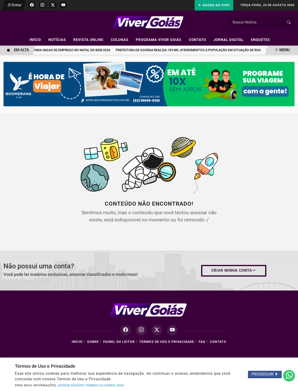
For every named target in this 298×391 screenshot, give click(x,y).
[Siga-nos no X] (157, 330)
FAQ (202, 342)
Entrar (16, 5)
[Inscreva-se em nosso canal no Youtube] (172, 330)
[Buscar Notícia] (289, 22)
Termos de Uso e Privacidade (166, 342)
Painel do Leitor (119, 342)
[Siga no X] (53, 5)
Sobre (93, 342)
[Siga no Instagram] (42, 5)
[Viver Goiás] (149, 22)
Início (37, 39)
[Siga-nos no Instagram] (141, 330)
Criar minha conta (231, 270)
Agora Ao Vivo (216, 5)
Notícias (59, 39)
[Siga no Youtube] (63, 5)
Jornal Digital (230, 39)
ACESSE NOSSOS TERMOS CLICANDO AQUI (91, 385)
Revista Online (90, 39)
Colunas (121, 39)
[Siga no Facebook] (32, 5)
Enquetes (260, 40)
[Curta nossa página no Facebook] (125, 330)
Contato (199, 39)
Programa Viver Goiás (160, 39)
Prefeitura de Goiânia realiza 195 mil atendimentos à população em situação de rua (185, 50)
